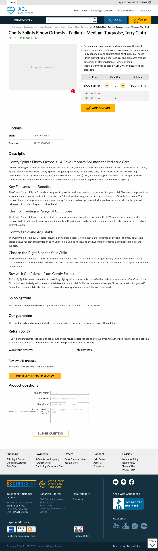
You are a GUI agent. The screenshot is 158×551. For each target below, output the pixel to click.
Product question (40, 409)
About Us (98, 462)
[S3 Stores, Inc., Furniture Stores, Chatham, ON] (128, 504)
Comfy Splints (41, 135)
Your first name (41, 393)
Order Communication (75, 459)
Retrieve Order (71, 462)
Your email (43, 398)
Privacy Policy (128, 469)
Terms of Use (128, 466)
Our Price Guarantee (16, 462)
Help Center (80, 10)
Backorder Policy (130, 459)
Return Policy (128, 462)
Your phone (42, 404)
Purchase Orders (126, 10)
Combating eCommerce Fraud (50, 466)
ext (74, 404)
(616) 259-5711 (17, 505)
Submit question (50, 433)
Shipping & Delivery (101, 10)
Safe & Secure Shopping (47, 459)
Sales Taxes (12, 466)
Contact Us (145, 10)
